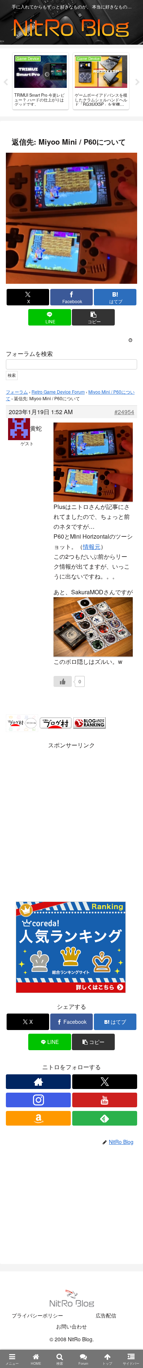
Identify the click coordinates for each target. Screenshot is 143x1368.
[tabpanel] (40, 81)
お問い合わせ (71, 1326)
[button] (93, 317)
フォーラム (17, 392)
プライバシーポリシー (37, 1315)
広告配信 (106, 1315)
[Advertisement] (71, 822)
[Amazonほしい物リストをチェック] (38, 1118)
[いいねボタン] (63, 681)
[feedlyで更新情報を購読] (104, 1118)
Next (137, 82)
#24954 (124, 412)
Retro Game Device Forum (58, 392)
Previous (5, 82)
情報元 (91, 546)
